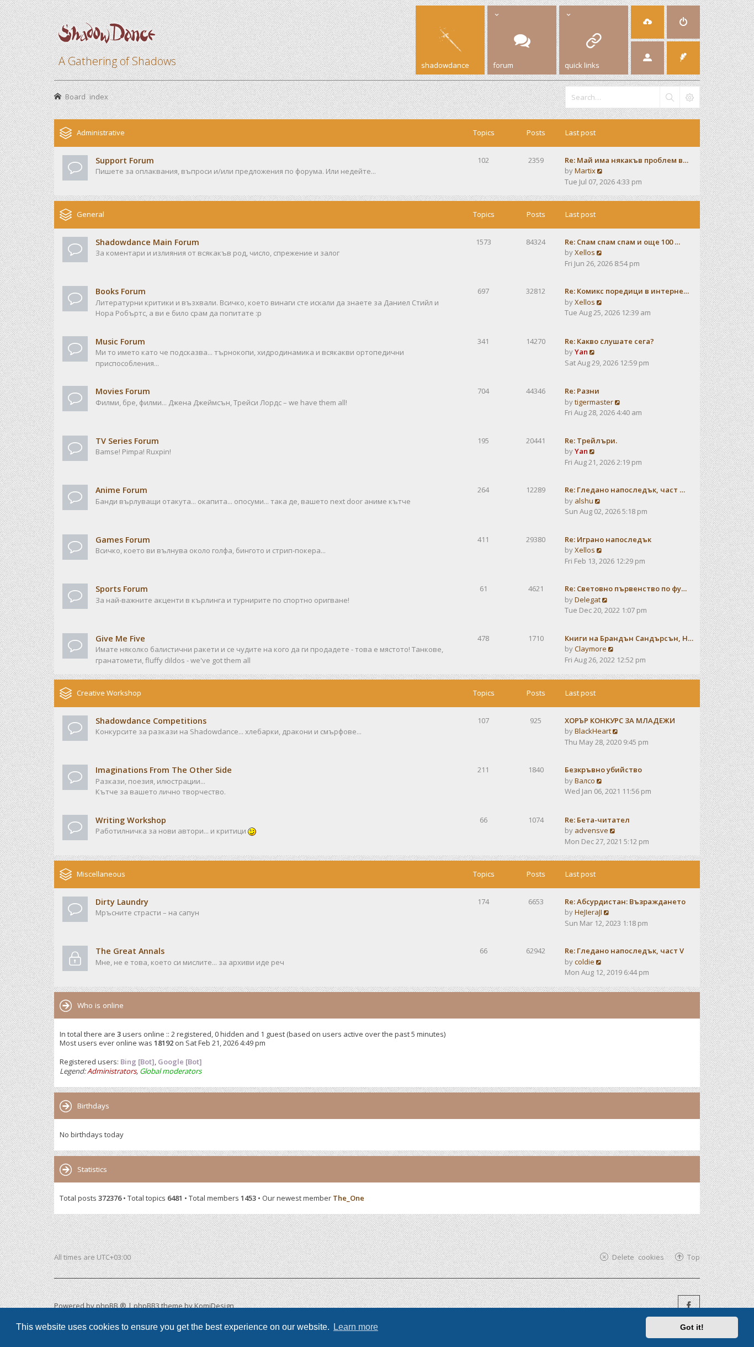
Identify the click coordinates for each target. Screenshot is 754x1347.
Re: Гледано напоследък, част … (625, 490)
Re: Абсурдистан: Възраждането (625, 901)
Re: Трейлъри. (591, 441)
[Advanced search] (689, 97)
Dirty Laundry (121, 902)
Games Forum (122, 539)
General (90, 214)
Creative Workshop (109, 693)
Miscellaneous (101, 874)
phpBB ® (111, 1306)
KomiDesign (214, 1306)
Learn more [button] (355, 1327)
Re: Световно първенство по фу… (626, 588)
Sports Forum (121, 589)
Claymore (591, 649)
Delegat (588, 599)
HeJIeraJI (588, 912)
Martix (585, 171)
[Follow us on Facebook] (689, 1306)
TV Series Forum (127, 441)
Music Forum (120, 341)
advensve (591, 830)
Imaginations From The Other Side (163, 770)
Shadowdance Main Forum (147, 242)
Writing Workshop (130, 820)
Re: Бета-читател (597, 820)
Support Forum (124, 160)
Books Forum (120, 291)
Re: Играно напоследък (608, 539)
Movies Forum (122, 391)
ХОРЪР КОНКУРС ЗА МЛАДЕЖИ (620, 720)
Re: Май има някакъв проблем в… (626, 160)
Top (693, 1256)
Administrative (101, 132)
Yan (581, 352)
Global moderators (170, 1071)
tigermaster (594, 402)
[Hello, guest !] (647, 58)
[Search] (669, 97)
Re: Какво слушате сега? (609, 341)
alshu (584, 501)
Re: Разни (582, 391)
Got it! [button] (692, 1327)
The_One (348, 1198)
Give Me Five (120, 638)
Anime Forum (121, 490)
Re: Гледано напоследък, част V (624, 951)
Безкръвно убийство (603, 770)
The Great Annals (129, 951)
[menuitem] (647, 22)
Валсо (585, 781)
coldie (584, 962)
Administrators (111, 1071)
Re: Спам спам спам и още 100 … (622, 242)
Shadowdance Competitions (150, 720)
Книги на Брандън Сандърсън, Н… (629, 638)
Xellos (585, 252)
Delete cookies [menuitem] (638, 1256)
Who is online (100, 1005)
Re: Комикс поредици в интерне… (627, 291)
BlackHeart (593, 731)
